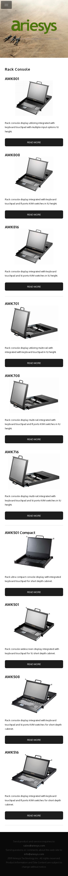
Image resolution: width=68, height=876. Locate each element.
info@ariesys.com (34, 854)
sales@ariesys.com (34, 845)
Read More (34, 142)
